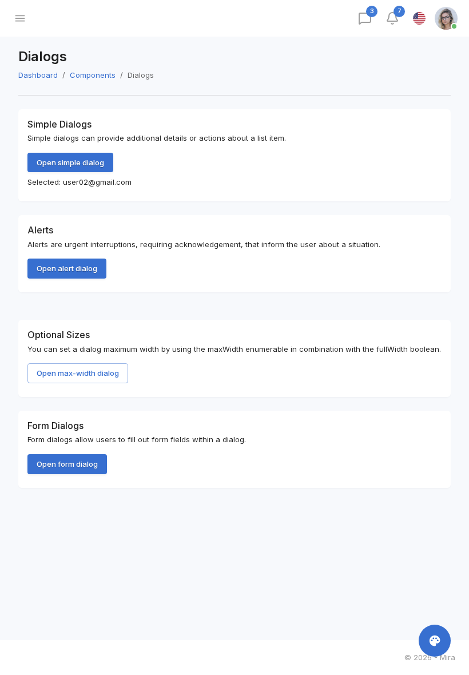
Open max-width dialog (78, 373)
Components (93, 75)
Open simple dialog (70, 162)
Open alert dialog (67, 268)
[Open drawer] (20, 18)
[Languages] (419, 18)
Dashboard (38, 75)
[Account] (447, 18)
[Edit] (435, 641)
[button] (430, 657)
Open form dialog (67, 463)
